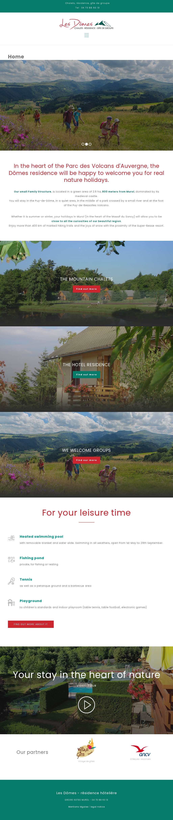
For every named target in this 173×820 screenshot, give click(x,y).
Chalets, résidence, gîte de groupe (87, 3)
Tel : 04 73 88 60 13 (87, 7)
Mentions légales (78, 806)
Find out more (86, 289)
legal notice (98, 806)
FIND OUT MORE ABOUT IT (31, 624)
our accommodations (29, 117)
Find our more (86, 460)
